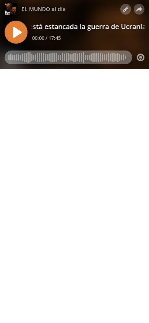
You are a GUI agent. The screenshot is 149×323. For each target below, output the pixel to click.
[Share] (139, 9)
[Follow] (125, 9)
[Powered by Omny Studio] (140, 57)
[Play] (16, 32)
